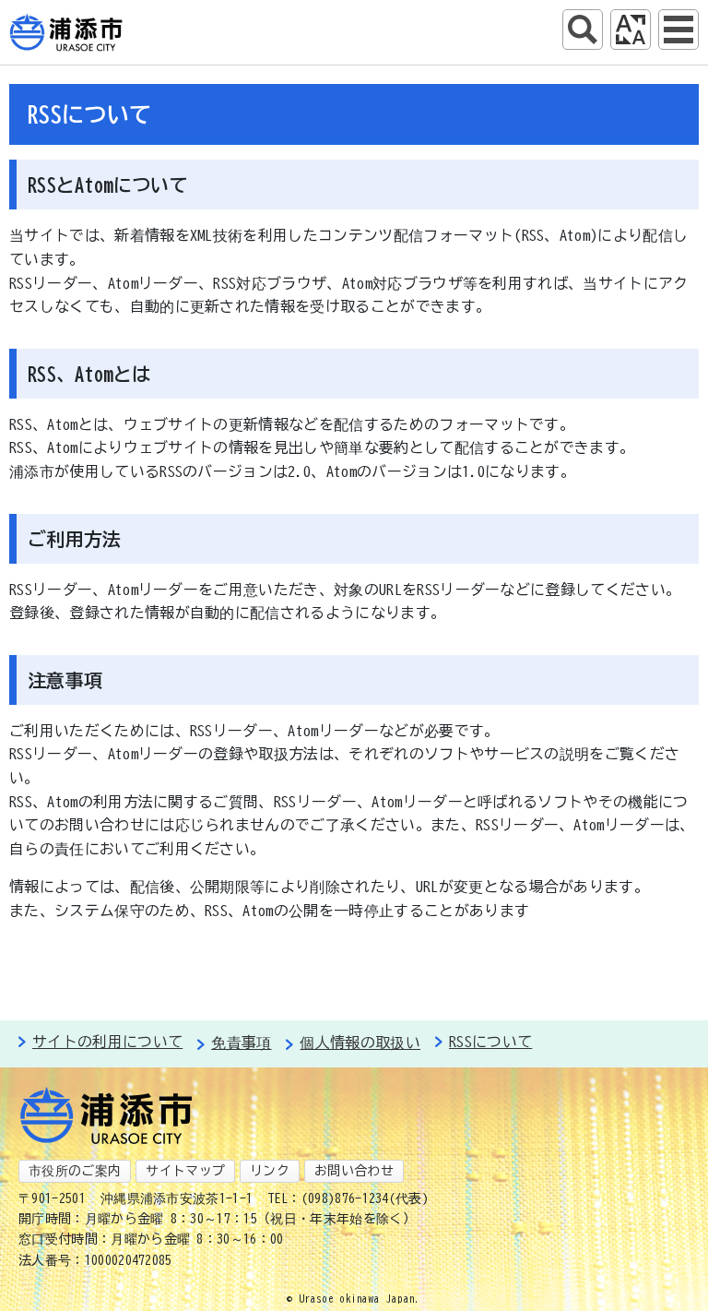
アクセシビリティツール (630, 29)
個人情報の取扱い (360, 1042)
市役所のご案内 (75, 1170)
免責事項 (241, 1042)
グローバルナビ (678, 29)
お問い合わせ (354, 1170)
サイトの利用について (107, 1041)
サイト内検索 (582, 29)
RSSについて (490, 1041)
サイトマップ (185, 1170)
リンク (269, 1170)
